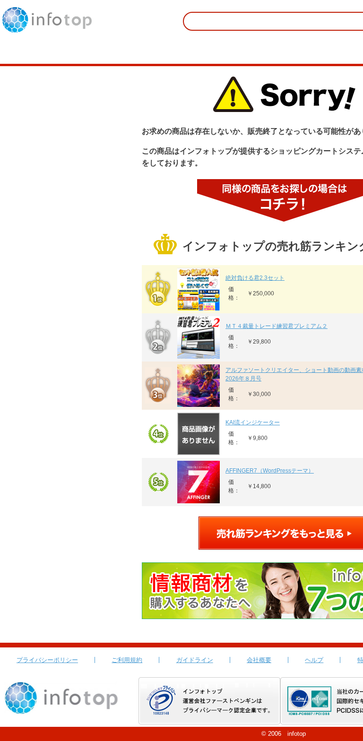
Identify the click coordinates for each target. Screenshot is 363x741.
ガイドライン (194, 659)
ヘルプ (314, 659)
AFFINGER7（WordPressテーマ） (269, 470)
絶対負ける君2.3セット (255, 278)
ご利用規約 (127, 659)
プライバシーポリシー (47, 659)
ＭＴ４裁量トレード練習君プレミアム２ (276, 326)
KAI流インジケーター (252, 422)
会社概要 (259, 659)
